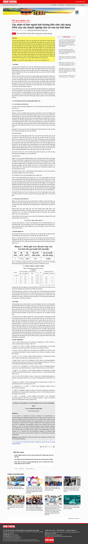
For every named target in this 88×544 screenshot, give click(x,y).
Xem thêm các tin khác (73, 518)
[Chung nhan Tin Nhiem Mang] (49, 539)
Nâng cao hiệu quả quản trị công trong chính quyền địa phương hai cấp (52, 488)
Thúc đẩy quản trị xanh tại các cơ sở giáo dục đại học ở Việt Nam (15, 507)
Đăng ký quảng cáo (71, 530)
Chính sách (22, 468)
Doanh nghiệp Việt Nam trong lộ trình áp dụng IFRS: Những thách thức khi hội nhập (34, 456)
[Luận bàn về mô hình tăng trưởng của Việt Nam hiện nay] (15, 481)
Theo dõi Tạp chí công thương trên (34, 30)
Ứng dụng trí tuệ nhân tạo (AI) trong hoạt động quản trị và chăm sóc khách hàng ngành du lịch (67, 64)
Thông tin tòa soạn (70, 4)
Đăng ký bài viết (61, 530)
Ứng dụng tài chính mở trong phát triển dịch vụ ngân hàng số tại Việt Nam (67, 58)
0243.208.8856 (53, 533)
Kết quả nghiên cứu (21, 20)
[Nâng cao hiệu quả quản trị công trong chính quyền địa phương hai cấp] (53, 481)
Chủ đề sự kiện (61, 4)
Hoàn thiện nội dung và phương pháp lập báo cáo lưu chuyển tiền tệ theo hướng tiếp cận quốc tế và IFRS (34, 462)
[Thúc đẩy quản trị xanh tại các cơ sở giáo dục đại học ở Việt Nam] (15, 500)
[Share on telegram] (54, 446)
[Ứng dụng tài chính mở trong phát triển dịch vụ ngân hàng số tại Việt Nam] (72, 500)
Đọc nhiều (54, 4)
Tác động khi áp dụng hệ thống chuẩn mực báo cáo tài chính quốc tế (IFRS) (33, 459)
